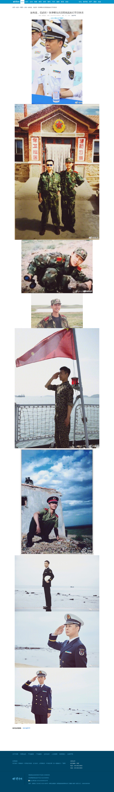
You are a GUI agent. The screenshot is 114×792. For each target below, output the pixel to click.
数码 (49, 1)
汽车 (53, 1)
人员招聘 (54, 754)
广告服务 (39, 754)
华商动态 (23, 754)
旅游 (66, 1)
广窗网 (63, 763)
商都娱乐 (20, 763)
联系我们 (62, 754)
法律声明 (70, 754)
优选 (99, 1)
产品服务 (31, 754)
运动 (31, 1)
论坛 (80, 1)
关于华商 (15, 754)
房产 (90, 1)
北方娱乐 (35, 763)
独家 (35, 1)
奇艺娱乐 (14, 763)
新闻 (22, 1)
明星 (21, 7)
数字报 (85, 1)
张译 (24, 728)
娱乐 (26, 1)
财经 (44, 1)
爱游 (95, 1)
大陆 (25, 7)
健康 (58, 1)
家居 (62, 1)
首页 (13, 7)
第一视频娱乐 (57, 763)
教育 (40, 1)
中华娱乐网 (49, 763)
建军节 (28, 728)
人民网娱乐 (42, 763)
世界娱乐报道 (28, 763)
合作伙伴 (47, 754)
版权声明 (74, 15)
